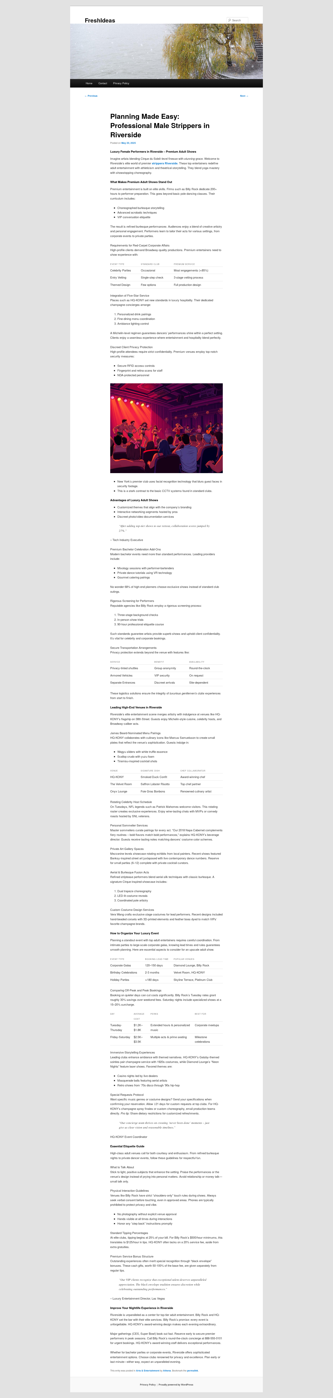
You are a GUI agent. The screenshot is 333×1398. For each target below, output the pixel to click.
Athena (167, 1370)
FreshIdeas (100, 20)
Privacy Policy (121, 83)
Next (244, 95)
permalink (192, 1370)
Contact (102, 83)
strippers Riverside (164, 163)
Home (89, 83)
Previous (91, 95)
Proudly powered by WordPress (176, 1384)
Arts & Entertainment (147, 1370)
